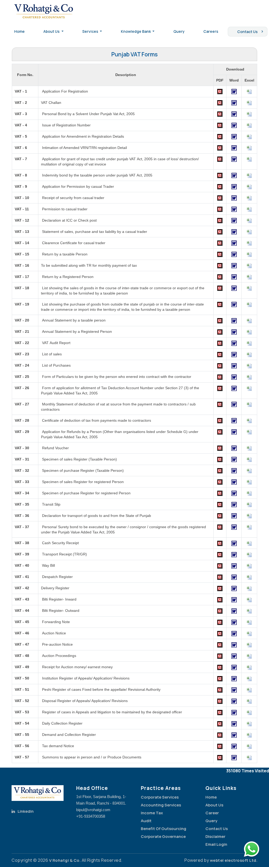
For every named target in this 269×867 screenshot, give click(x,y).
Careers (210, 31)
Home (19, 31)
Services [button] (90, 31)
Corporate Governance (163, 836)
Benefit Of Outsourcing (163, 828)
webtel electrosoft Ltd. (234, 860)
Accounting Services (161, 805)
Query (179, 31)
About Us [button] (51, 31)
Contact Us (247, 31)
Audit (146, 820)
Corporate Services (160, 797)
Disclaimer (215, 836)
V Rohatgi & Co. (65, 860)
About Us (214, 805)
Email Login (216, 844)
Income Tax (152, 813)
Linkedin (26, 811)
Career (212, 813)
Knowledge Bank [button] (136, 31)
